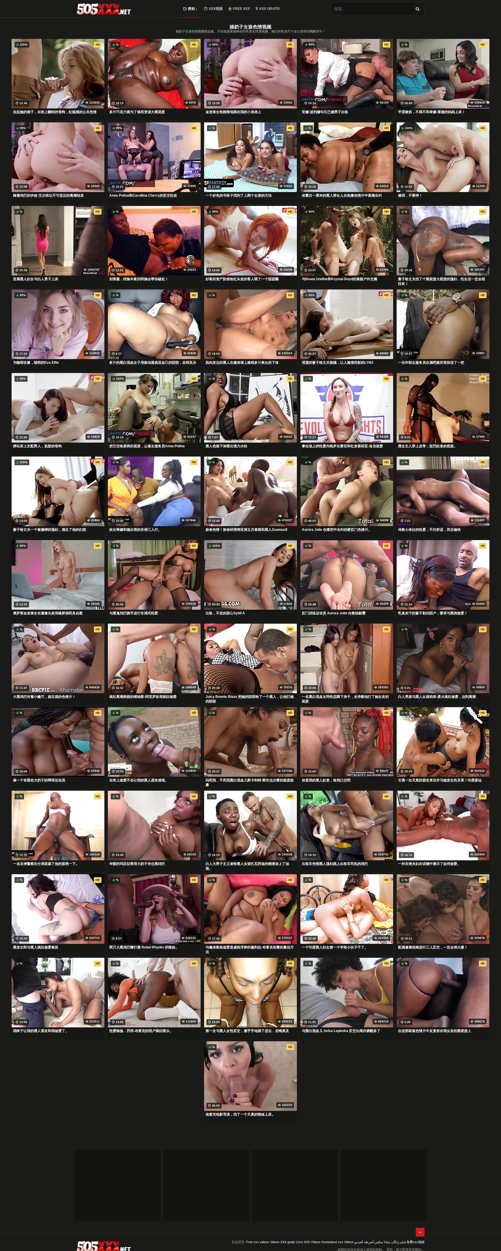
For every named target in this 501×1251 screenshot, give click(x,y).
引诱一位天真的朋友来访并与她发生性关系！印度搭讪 (440, 780)
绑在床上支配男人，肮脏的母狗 (37, 446)
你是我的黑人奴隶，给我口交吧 (326, 780)
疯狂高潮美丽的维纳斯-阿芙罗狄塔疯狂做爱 (143, 697)
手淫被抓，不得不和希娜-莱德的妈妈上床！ (431, 112)
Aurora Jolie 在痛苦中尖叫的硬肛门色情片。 (337, 530)
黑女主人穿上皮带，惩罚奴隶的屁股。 (427, 446)
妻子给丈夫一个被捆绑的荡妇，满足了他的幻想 (49, 530)
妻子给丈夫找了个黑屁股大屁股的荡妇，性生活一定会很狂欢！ (441, 281)
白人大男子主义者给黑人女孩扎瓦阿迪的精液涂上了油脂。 (247, 866)
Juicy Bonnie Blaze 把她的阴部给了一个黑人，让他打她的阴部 (250, 699)
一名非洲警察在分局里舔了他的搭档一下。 (46, 864)
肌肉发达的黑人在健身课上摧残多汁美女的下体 (242, 363)
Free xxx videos (257, 1242)
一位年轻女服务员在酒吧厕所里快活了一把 (431, 363)
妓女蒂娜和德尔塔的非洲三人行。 (135, 530)
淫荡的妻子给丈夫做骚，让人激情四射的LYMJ (337, 363)
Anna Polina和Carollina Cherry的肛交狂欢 (143, 195)
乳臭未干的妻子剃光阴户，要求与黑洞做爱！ (433, 613)
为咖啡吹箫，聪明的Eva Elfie (36, 363)
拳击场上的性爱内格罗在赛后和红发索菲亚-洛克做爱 (342, 446)
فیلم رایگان (398, 1242)
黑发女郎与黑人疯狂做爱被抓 (35, 947)
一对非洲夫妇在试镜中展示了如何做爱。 (429, 864)
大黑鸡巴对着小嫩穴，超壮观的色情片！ (44, 697)
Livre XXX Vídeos (308, 1242)
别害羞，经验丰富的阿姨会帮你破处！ (138, 279)
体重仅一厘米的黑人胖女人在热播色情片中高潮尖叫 (342, 195)
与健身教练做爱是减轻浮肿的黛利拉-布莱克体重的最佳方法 (250, 949)
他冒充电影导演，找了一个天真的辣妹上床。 (240, 1114)
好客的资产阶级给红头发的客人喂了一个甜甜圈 (242, 279)
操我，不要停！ (410, 195)
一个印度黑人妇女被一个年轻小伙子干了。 (335, 947)
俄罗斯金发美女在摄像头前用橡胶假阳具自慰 (48, 613)
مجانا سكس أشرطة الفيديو (372, 1242)
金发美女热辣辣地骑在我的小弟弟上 (233, 112)
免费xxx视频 (415, 1242)
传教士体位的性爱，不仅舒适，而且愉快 (429, 530)
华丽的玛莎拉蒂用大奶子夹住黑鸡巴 (137, 864)
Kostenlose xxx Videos (338, 1242)
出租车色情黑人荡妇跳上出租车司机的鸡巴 (335, 864)
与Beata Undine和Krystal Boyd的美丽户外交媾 (339, 279)
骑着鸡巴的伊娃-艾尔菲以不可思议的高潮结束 (48, 195)
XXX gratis (269, 9)
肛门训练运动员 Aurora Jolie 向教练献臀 (334, 613)
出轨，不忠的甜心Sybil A (225, 613)
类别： (193, 9)
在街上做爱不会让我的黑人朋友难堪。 (138, 780)
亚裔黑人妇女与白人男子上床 (35, 279)
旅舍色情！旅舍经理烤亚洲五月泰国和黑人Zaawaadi (246, 530)
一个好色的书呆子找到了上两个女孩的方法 (239, 195)
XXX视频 (216, 9)
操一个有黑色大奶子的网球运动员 (39, 780)
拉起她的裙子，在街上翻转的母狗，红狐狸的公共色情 (55, 112)
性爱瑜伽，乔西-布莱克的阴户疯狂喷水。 (141, 1031)
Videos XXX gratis (282, 1242)
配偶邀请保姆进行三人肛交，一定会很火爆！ (433, 947)
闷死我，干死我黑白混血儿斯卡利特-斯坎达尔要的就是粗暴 (250, 782)
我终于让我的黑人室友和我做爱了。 (41, 1031)
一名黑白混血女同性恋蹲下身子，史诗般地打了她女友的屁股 (345, 699)
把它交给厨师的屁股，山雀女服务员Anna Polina (147, 446)
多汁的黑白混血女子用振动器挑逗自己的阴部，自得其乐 (152, 363)
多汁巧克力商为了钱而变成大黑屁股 (137, 112)
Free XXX (241, 9)
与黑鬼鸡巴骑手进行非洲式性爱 (133, 613)
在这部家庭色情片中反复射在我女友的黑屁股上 (434, 1031)
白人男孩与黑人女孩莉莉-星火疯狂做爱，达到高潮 (437, 697)
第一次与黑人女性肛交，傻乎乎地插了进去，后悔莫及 (247, 1031)
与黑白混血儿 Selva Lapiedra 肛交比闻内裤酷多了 (341, 1031)
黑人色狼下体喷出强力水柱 (226, 446)
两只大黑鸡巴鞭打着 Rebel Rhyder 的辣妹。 (144, 947)
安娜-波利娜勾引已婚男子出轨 (325, 112)
